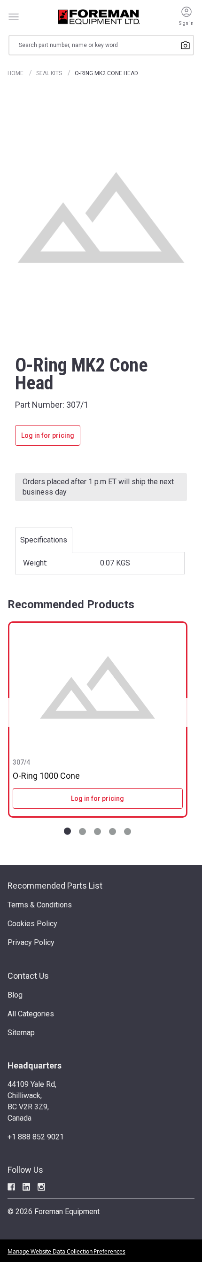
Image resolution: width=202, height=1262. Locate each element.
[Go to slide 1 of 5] (67, 831)
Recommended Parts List (55, 885)
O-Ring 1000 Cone (46, 776)
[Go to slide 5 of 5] (127, 831)
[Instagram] (41, 1187)
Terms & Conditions (40, 904)
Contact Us (28, 976)
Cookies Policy (32, 923)
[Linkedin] (26, 1187)
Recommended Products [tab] (71, 604)
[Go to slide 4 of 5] (112, 831)
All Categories (31, 1013)
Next (184, 712)
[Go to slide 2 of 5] (82, 831)
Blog (15, 995)
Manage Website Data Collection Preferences (66, 1251)
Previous (11, 712)
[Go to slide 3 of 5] (97, 831)
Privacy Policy (31, 942)
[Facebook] (11, 1187)
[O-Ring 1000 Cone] (98, 687)
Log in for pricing (47, 435)
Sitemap (21, 1032)
